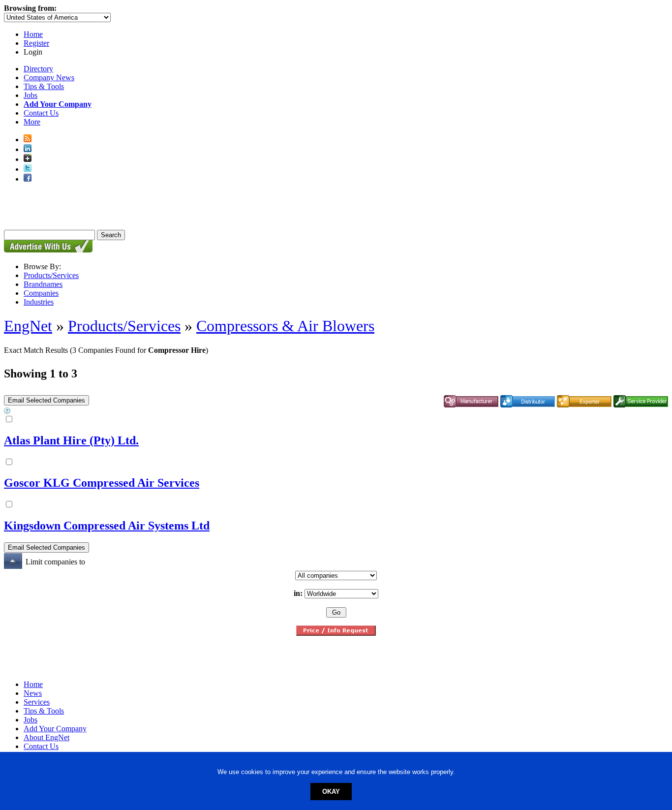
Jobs (30, 95)
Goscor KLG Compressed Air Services (101, 482)
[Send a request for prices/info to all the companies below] (336, 633)
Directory (38, 68)
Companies (41, 293)
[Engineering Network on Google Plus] (27, 159)
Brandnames (43, 284)
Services (37, 702)
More (32, 122)
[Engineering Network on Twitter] (27, 169)
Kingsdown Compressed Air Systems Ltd (107, 525)
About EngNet (46, 737)
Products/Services (51, 275)
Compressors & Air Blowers (285, 326)
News (33, 693)
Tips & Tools (44, 86)
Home (33, 34)
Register (36, 43)
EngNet (28, 326)
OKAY (331, 791)
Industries (39, 302)
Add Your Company (55, 728)
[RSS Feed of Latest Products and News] (27, 139)
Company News (49, 77)
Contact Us (41, 113)
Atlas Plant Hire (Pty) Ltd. (71, 440)
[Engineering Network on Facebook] (27, 179)
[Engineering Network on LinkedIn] (27, 149)
